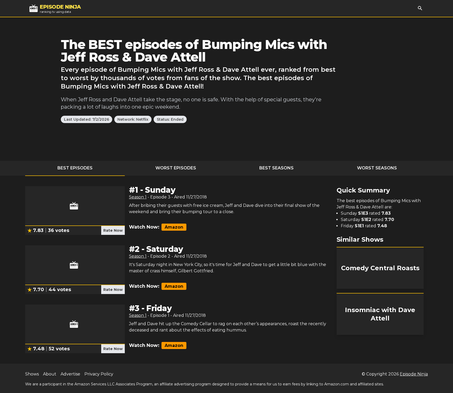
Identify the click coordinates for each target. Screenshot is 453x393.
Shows (32, 374)
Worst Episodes (175, 167)
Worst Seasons (377, 167)
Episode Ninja (414, 374)
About (49, 374)
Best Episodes (75, 167)
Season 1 (138, 197)
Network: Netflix (132, 119)
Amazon (174, 227)
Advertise (70, 374)
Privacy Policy (98, 374)
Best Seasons (276, 167)
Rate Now (113, 230)
